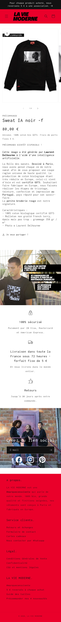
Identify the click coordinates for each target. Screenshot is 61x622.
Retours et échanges (20, 527)
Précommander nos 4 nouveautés (27, 598)
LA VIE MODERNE (34, 616)
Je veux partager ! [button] (17, 234)
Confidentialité (17, 563)
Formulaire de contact (21, 531)
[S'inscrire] (50, 450)
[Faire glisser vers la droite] (37, 108)
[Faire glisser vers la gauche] (23, 108)
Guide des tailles (18, 594)
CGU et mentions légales (23, 567)
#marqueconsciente (18, 585)
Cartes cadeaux (16, 536)
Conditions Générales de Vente (27, 558)
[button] (6, 16)
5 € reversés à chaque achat (25, 589)
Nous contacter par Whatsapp (25, 540)
